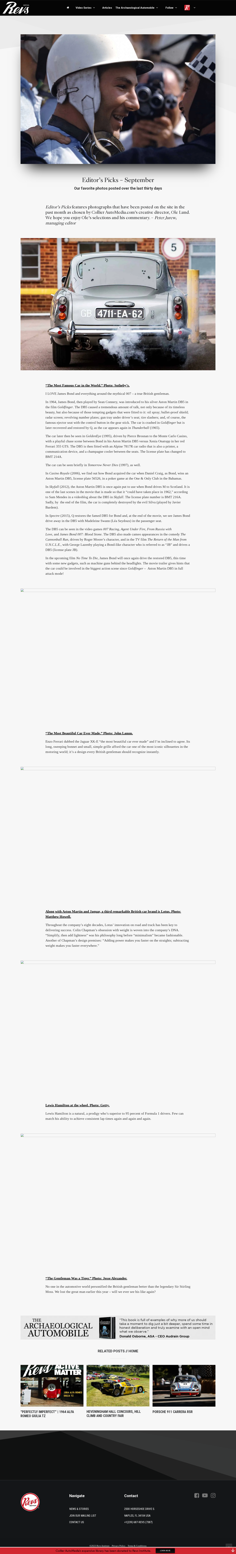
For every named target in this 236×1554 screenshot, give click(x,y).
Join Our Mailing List (82, 1515)
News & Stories (79, 1509)
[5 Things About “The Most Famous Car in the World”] (118, 304)
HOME (133, 1351)
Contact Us (76, 1522)
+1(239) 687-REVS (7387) (138, 1522)
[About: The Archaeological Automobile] (118, 1328)
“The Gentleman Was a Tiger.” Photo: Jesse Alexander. (86, 1278)
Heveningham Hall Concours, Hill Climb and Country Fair (114, 1414)
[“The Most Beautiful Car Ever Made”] (118, 653)
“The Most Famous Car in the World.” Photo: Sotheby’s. (87, 385)
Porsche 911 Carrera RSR (173, 1412)
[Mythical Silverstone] (118, 831)
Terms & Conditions (137, 1546)
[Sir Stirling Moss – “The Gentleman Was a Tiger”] (118, 1198)
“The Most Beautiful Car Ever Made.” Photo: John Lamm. (89, 733)
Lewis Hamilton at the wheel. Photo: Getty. (77, 1105)
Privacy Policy (118, 1546)
